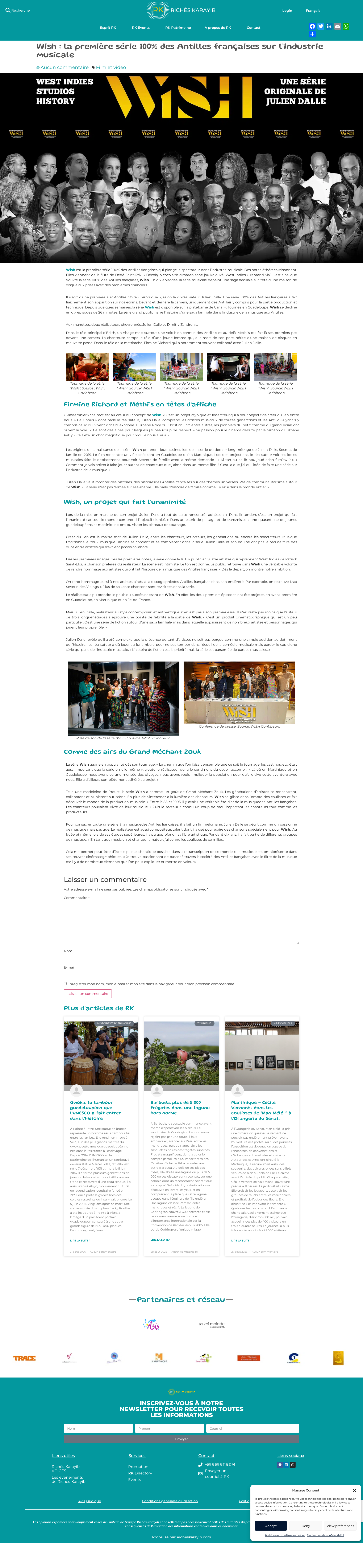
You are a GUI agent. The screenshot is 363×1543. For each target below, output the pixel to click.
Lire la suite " (80, 1240)
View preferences (340, 1526)
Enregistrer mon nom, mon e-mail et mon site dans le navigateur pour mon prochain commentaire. (151, 984)
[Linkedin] (286, 1465)
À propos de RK (218, 28)
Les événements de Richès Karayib (68, 1479)
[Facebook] (280, 1465)
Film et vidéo (111, 67)
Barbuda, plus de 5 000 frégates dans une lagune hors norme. (180, 1108)
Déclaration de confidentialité (325, 1535)
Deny (306, 1526)
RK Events (141, 28)
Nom (68, 951)
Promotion (138, 1466)
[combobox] (60, 10)
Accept (271, 1526)
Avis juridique (89, 1501)
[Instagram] (293, 1465)
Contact (253, 28)
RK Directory (140, 1473)
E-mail (69, 967)
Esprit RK (108, 28)
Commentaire (76, 897)
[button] (354, 1490)
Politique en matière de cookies (285, 1535)
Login (287, 11)
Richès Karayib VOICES (66, 1468)
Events (134, 1479)
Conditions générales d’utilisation (170, 1501)
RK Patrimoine (178, 28)
